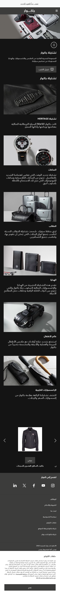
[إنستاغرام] (52, 485)
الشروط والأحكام (50, 505)
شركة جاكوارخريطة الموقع (47, 528)
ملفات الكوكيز (51, 523)
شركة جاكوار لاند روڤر (49, 534)
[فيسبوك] (33, 485)
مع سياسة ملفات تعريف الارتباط (46, 578)
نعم (30, 587)
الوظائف (53, 499)
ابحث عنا (53, 511)
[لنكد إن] (14, 485)
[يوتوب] (43, 485)
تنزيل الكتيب (44, 69)
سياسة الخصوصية (49, 517)
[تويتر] (24, 485)
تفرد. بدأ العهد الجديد (29, 3)
